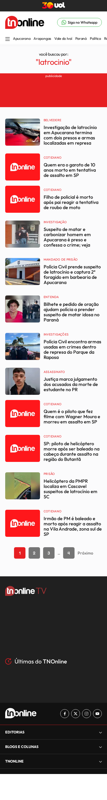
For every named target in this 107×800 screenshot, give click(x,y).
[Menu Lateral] (7, 39)
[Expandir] (100, 761)
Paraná (81, 38)
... (59, 553)
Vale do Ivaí (63, 38)
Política (95, 38)
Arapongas (42, 38)
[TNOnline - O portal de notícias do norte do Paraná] (24, 27)
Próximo (85, 553)
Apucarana (21, 38)
